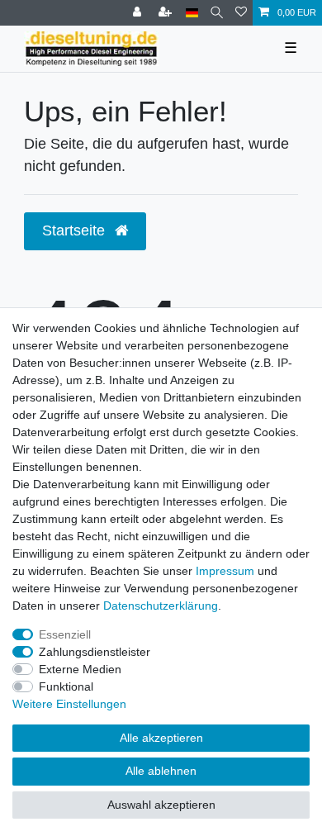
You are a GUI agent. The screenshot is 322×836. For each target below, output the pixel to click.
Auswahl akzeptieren (161, 804)
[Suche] (217, 13)
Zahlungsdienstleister (94, 651)
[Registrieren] (167, 13)
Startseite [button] (75, 230)
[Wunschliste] (241, 13)
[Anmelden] (138, 13)
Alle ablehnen (161, 770)
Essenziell (65, 634)
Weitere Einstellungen (69, 703)
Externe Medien (80, 669)
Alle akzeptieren (161, 737)
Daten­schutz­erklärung (160, 605)
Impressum (225, 570)
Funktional (66, 686)
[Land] (192, 13)
